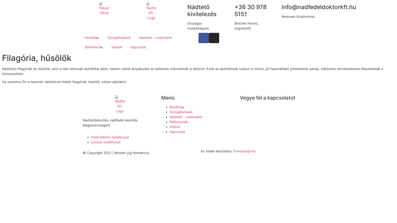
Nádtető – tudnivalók (155, 38)
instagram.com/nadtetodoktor (280, 122)
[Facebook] (203, 38)
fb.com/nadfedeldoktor (275, 117)
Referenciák (94, 47)
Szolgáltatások (119, 38)
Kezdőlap (92, 38)
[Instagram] (214, 38)
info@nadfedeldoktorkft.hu (271, 112)
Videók (116, 47)
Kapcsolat (138, 47)
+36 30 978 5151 (266, 107)
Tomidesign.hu (244, 151)
